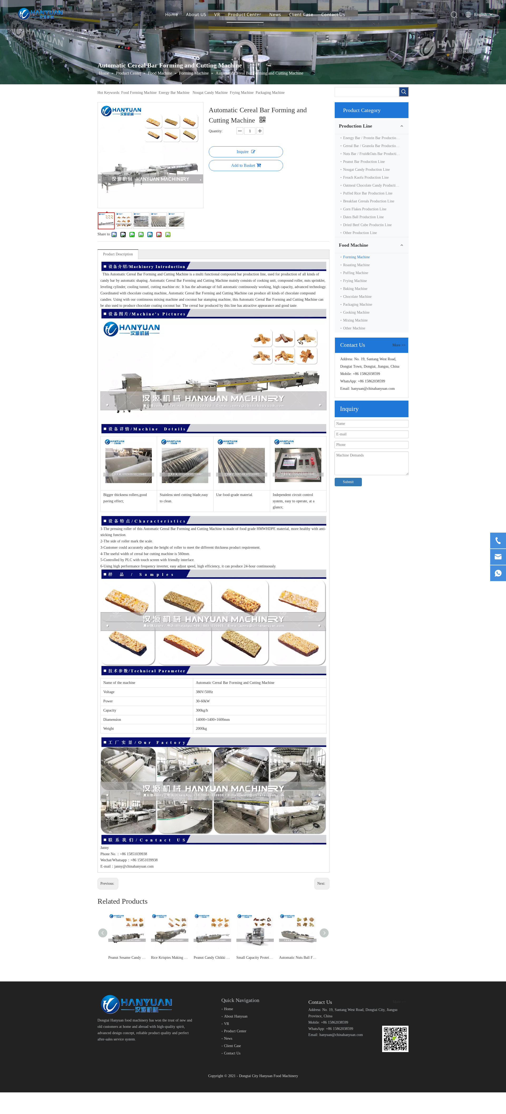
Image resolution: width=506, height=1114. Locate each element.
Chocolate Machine (357, 297)
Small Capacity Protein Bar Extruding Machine (213, 958)
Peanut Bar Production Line (364, 162)
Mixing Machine (355, 320)
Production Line (355, 126)
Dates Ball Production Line (363, 217)
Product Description (118, 254)
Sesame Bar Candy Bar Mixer (299, 958)
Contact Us (333, 14)
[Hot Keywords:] (403, 91)
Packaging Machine (270, 93)
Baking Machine (355, 289)
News (275, 14)
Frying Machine (242, 93)
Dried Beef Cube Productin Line (367, 225)
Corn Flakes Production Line (364, 209)
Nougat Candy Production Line (366, 170)
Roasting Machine (356, 265)
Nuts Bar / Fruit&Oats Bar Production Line (375, 154)
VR (217, 14)
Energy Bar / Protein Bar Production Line (374, 138)
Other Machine (354, 328)
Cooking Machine (356, 312)
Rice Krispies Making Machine (128, 958)
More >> (399, 345)
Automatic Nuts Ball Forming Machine (256, 958)
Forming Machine (356, 257)
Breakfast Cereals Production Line (368, 201)
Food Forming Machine (139, 93)
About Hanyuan (235, 1016)
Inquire (243, 151)
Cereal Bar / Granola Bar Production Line (374, 146)
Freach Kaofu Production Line (366, 177)
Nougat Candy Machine (210, 93)
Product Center (244, 14)
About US (196, 14)
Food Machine (353, 245)
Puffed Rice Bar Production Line (367, 193)
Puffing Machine (355, 273)
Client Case (301, 14)
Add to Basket (243, 165)
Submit (348, 482)
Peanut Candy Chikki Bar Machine (170, 958)
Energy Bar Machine (174, 93)
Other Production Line (360, 233)
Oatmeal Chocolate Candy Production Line (375, 185)
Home (171, 14)
